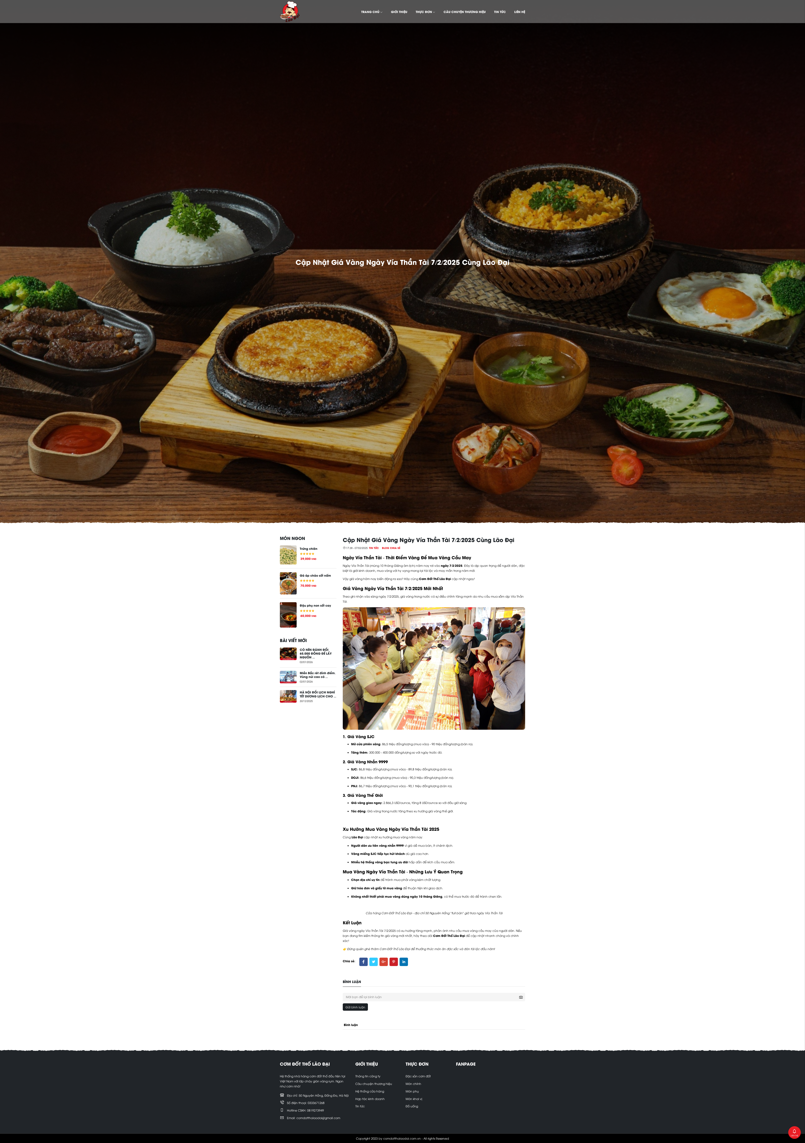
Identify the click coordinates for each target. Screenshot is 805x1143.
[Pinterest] (394, 962)
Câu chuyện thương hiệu (465, 11)
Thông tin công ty (367, 1076)
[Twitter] (373, 962)
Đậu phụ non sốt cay (315, 605)
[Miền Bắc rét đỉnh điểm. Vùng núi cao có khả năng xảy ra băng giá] (288, 676)
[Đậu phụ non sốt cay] (288, 614)
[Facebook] (363, 962)
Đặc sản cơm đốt (418, 1076)
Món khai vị (414, 1099)
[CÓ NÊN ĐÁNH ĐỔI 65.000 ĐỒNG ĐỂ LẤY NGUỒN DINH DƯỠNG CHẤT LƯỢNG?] (288, 653)
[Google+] (383, 962)
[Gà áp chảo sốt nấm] (288, 583)
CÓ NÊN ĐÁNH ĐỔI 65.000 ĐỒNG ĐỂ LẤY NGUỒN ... (316, 653)
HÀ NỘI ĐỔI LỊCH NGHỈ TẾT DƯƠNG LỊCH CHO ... (318, 694)
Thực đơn (424, 11)
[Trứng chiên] (288, 554)
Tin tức (500, 11)
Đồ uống (412, 1106)
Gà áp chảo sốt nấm (315, 575)
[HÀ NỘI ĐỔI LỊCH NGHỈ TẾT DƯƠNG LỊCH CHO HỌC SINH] (288, 696)
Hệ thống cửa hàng (369, 1091)
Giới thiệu (399, 11)
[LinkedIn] (404, 962)
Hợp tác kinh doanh (370, 1099)
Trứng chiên (308, 548)
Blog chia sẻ (391, 548)
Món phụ (412, 1091)
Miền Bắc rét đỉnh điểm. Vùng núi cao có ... (318, 674)
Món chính (413, 1084)
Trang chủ (370, 11)
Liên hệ (519, 11)
